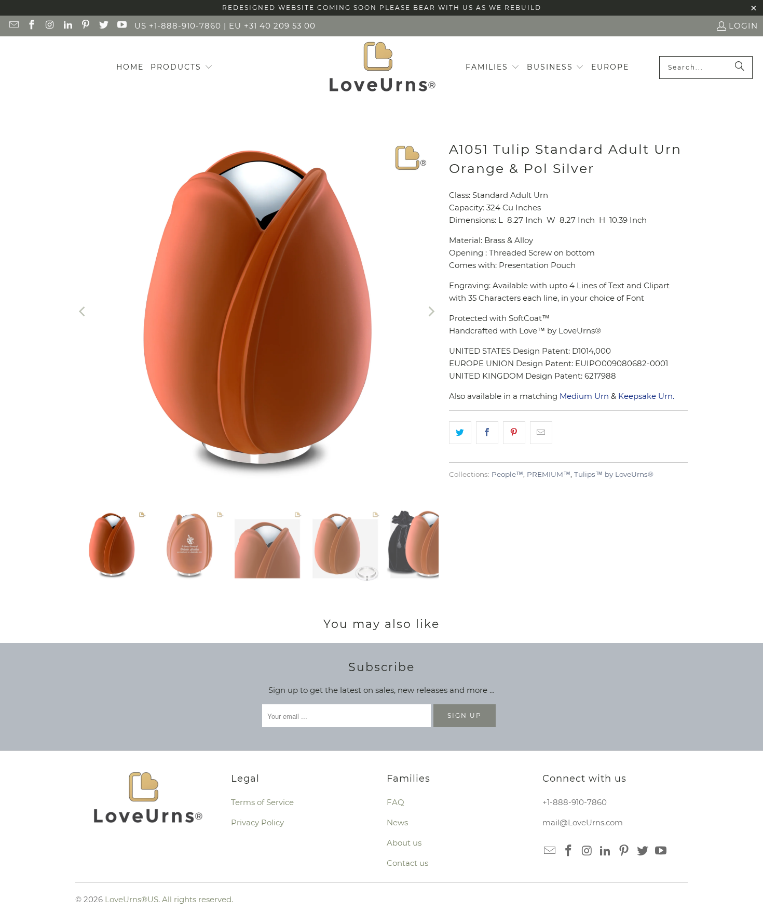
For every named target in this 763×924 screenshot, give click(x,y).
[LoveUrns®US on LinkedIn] (67, 26)
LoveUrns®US (131, 899)
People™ (507, 474)
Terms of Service (262, 802)
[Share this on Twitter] (460, 432)
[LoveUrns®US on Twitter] (103, 26)
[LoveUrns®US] (382, 67)
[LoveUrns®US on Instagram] (49, 26)
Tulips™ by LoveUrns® (613, 474)
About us (404, 843)
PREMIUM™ (548, 474)
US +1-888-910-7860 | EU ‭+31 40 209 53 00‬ (225, 26)
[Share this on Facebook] (487, 432)
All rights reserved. (197, 899)
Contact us (407, 863)
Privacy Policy (257, 822)
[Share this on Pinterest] (514, 432)
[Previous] (83, 311)
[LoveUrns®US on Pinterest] (85, 26)
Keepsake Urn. (646, 396)
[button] (182, 68)
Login (743, 26)
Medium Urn (584, 396)
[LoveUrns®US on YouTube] (121, 26)
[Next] (431, 311)
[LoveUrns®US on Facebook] (31, 26)
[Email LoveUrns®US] (13, 26)
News (397, 822)
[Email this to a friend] (541, 432)
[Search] (740, 67)
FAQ (395, 802)
